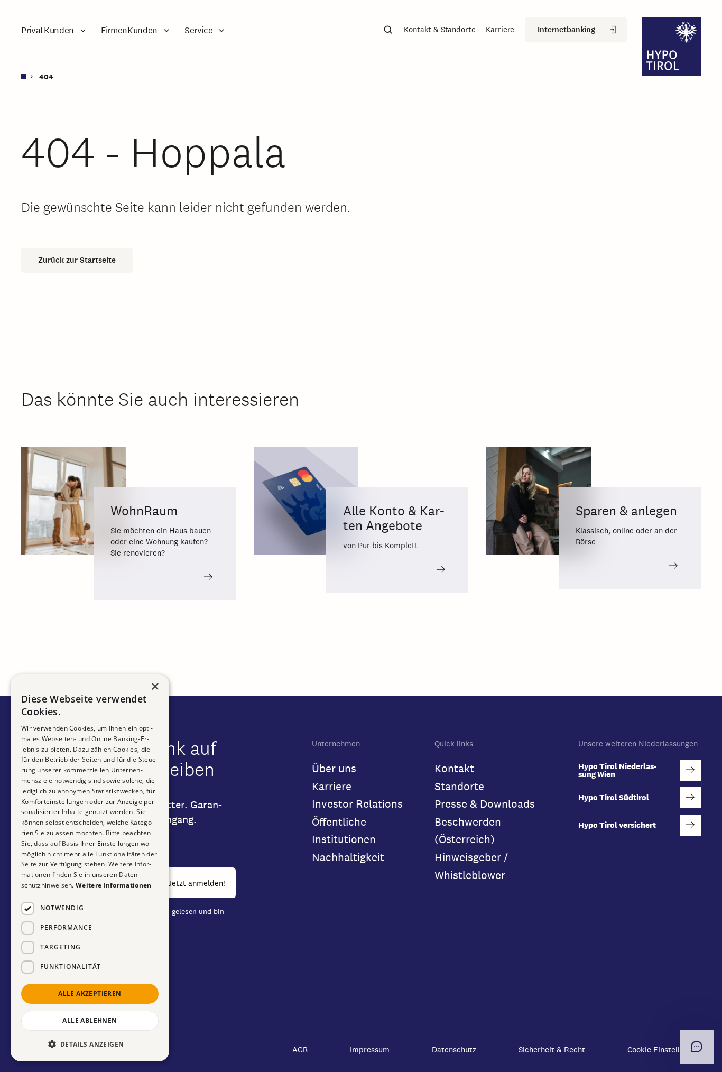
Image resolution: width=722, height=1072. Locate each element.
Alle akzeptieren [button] (89, 993)
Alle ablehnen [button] (89, 1020)
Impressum (370, 1050)
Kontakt (454, 768)
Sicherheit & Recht (552, 1050)
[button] (54, 30)
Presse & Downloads (484, 804)
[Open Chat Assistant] (697, 1047)
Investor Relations (357, 804)
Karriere (331, 786)
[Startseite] (28, 76)
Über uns (334, 768)
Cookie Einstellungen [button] (664, 1050)
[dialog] (90, 867)
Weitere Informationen (113, 885)
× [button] (155, 686)
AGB (300, 1050)
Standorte (459, 786)
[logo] (671, 48)
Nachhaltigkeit (348, 857)
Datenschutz (454, 1050)
